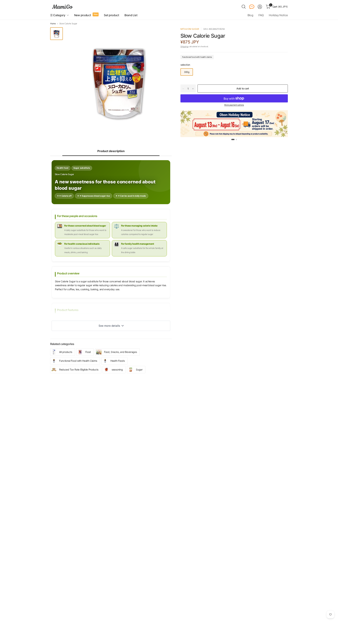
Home (53, 24)
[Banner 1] (232, 139)
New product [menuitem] (82, 15)
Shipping (184, 46)
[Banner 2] (236, 139)
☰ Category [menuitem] (57, 15)
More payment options (234, 105)
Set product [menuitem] (111, 15)
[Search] (244, 7)
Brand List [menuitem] (130, 15)
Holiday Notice (278, 15)
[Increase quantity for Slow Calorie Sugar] (193, 89)
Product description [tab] (111, 151)
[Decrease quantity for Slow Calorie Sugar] (183, 89)
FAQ (261, 15)
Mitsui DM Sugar (189, 29)
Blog (250, 15)
